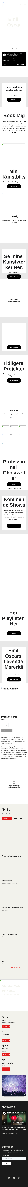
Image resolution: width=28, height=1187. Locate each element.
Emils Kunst (14, 186)
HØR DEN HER (7, 818)
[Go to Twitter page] (19, 1178)
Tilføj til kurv (7, 730)
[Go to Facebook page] (21, 818)
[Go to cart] (21, 4)
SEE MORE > (15, 967)
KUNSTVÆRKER (14, 276)
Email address (5, 1155)
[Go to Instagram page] (19, 818)
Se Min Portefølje (14, 380)
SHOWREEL (14, 99)
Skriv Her (14, 484)
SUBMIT (6, 1163)
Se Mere (14, 35)
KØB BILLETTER (6, 1026)
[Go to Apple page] (17, 818)
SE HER (6, 1069)
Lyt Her (14, 633)
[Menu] (25, 4)
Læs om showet (14, 526)
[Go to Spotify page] (15, 818)
